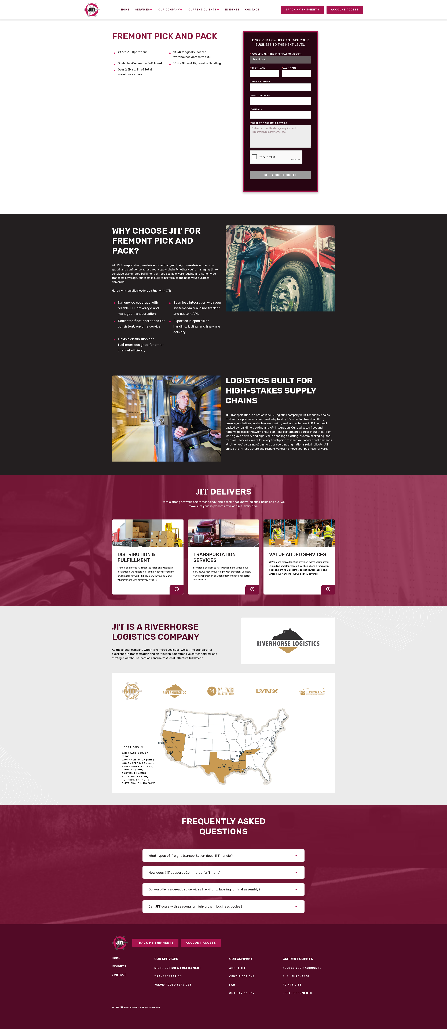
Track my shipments (155, 942)
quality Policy (242, 993)
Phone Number (260, 81)
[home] (92, 10)
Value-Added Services (173, 984)
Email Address (260, 95)
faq (232, 985)
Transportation (168, 976)
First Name (257, 68)
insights (119, 966)
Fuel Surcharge (296, 976)
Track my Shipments (302, 9)
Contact (119, 975)
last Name (289, 68)
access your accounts (302, 968)
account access (345, 9)
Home (116, 958)
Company (256, 109)
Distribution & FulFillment (177, 968)
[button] (144, 10)
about (237, 968)
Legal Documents (297, 993)
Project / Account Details (268, 123)
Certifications (242, 976)
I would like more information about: (276, 54)
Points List (292, 984)
